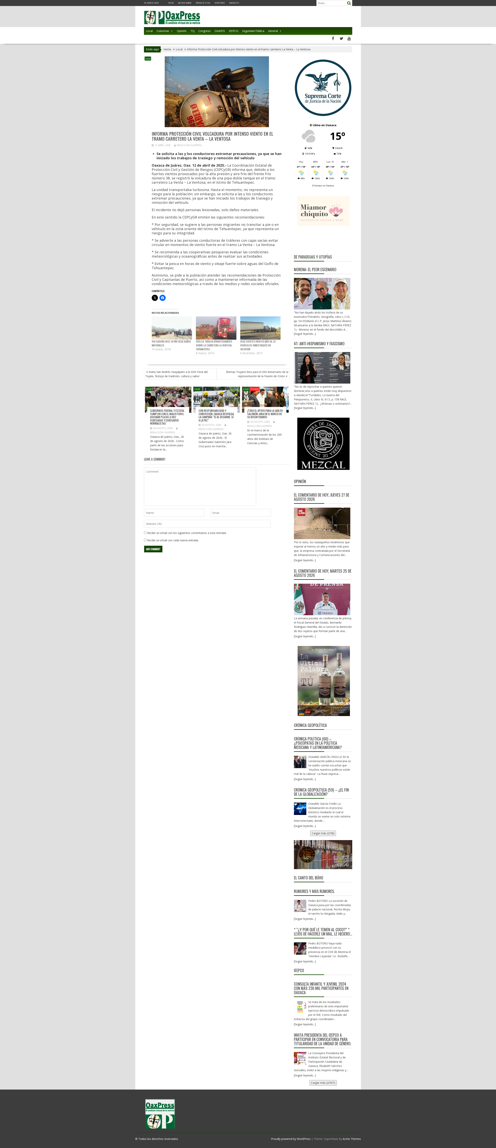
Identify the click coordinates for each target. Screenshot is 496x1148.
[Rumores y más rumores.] (300, 906)
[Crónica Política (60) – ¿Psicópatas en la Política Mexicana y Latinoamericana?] (300, 762)
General (273, 31)
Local (149, 31)
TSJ (192, 31)
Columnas (163, 31)
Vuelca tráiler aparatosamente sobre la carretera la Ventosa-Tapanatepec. (214, 345)
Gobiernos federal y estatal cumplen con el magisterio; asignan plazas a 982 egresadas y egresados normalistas (167, 416)
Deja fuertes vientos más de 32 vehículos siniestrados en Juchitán (258, 345)
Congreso (204, 31)
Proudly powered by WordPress (291, 1139)
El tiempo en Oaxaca (323, 185)
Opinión (182, 31)
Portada (255, 388)
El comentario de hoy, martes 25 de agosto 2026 (322, 573)
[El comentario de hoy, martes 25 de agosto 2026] (322, 599)
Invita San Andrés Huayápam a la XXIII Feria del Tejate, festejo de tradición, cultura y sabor (176, 374)
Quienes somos (184, 2)
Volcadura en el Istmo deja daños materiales (171, 343)
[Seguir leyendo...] (305, 560)
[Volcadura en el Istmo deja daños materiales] (172, 327)
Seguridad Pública (253, 31)
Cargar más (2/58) (323, 833)
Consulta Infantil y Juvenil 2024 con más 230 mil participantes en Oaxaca (321, 988)
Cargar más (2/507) (323, 1083)
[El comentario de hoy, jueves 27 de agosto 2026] (322, 523)
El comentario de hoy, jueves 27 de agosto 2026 (321, 497)
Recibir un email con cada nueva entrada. (173, 540)
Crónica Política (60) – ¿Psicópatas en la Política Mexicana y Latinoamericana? (318, 743)
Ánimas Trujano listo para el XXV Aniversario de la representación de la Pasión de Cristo (257, 374)
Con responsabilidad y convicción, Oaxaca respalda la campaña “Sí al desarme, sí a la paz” (216, 415)
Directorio (220, 2)
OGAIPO (219, 31)
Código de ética (203, 2)
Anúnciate (234, 2)
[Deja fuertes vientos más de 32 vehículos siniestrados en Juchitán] (260, 327)
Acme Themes (352, 1139)
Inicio (171, 2)
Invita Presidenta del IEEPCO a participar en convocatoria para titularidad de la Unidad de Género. (322, 1039)
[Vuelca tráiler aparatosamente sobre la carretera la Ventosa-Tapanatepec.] (216, 327)
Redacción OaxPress (189, 145)
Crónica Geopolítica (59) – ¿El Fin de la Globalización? (321, 792)
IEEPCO (233, 31)
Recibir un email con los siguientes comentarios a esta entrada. (186, 533)
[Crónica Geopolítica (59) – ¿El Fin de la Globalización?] (300, 809)
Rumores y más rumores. (314, 891)
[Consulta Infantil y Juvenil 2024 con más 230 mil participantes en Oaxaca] (300, 1007)
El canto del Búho (308, 878)
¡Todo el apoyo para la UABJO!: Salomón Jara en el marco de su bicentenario (265, 413)
